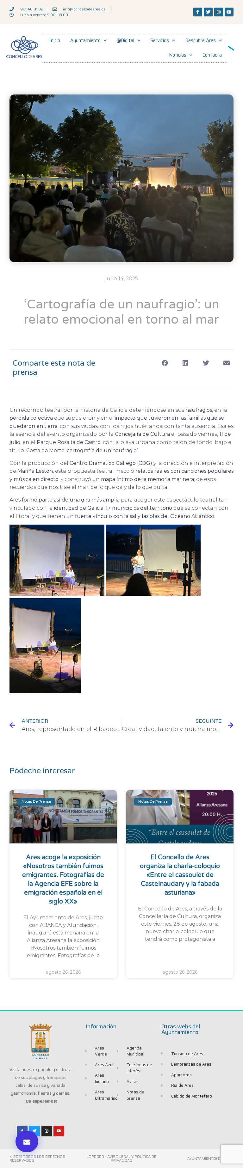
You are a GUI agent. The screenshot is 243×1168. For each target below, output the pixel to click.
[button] (27, 1141)
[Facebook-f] (197, 12)
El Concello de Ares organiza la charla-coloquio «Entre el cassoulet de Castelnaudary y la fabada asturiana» (180, 875)
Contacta (212, 55)
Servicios (159, 40)
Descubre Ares (200, 40)
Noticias (177, 55)
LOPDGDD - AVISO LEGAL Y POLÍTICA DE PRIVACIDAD (121, 1158)
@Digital (125, 40)
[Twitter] (208, 12)
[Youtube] (229, 12)
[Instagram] (218, 12)
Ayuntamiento (85, 40)
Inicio (54, 40)
